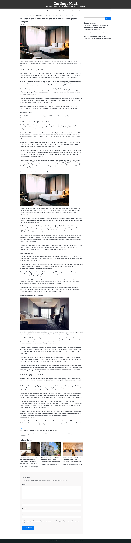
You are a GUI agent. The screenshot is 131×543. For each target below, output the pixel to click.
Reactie (24, 484)
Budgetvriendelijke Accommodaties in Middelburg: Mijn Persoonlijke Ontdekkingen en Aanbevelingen (29, 459)
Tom (28, 24)
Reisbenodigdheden (72, 10)
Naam (24, 503)
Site (23, 515)
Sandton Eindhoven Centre (50, 430)
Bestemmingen (62, 10)
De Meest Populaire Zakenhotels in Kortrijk (94, 36)
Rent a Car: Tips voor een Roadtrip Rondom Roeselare (97, 38)
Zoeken (86, 15)
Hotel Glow (39, 430)
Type (80, 10)
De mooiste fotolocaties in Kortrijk (92, 29)
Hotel (21, 428)
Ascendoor (71, 541)
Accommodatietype (51, 10)
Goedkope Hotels (66, 4)
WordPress (82, 541)
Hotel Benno (33, 430)
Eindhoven (26, 430)
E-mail (24, 509)
